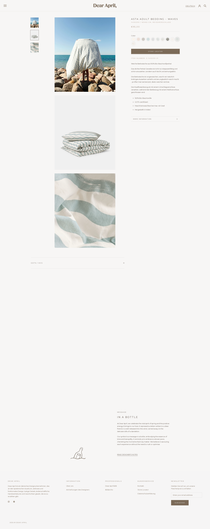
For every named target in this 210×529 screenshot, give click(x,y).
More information (142, 119)
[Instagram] (8, 501)
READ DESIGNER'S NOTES (127, 454)
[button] (133, 39)
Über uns (69, 486)
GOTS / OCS (37, 263)
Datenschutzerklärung (146, 494)
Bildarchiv (109, 490)
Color (133, 36)
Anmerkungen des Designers (77, 490)
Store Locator (143, 490)
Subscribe (180, 503)
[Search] (205, 5)
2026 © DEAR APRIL (18, 522)
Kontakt (141, 486)
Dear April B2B (111, 486)
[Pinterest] (14, 501)
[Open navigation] (5, 6)
